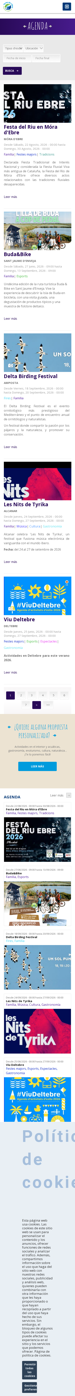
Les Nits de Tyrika (26, 504)
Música (23, 1004)
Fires (9, 941)
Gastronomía (51, 1004)
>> (48, 705)
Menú (66, 7)
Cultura (34, 1004)
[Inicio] (19, 7)
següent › (68, 795)
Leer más (10, 197)
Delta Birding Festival (31, 376)
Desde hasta (34, 806)
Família (11, 813)
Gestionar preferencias (30, 1387)
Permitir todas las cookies (30, 1370)
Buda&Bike (17, 254)
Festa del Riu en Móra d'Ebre (31, 129)
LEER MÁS (37, 766)
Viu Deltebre (19, 619)
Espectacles (48, 1068)
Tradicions (46, 813)
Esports (23, 877)
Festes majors (28, 813)
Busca (9, 70)
